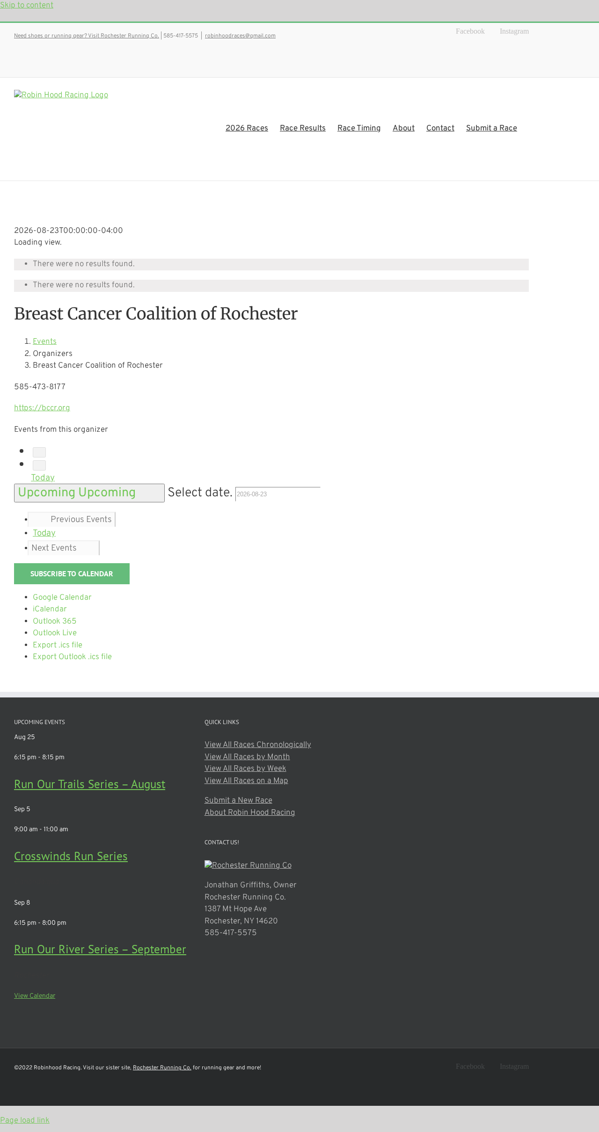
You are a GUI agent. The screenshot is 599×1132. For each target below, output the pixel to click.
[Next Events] (39, 465)
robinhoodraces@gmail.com (240, 36)
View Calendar (34, 996)
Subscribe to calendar (71, 573)
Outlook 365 (55, 622)
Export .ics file (57, 645)
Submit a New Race (238, 801)
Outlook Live (55, 633)
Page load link (25, 1121)
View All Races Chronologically (258, 745)
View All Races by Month (247, 757)
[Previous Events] (39, 452)
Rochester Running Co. (162, 1068)
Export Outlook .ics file (72, 657)
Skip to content (26, 5)
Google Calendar (62, 598)
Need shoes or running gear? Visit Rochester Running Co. (86, 36)
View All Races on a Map (246, 781)
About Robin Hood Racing (250, 813)
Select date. (201, 493)
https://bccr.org (42, 408)
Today (43, 478)
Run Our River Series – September (100, 949)
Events (45, 342)
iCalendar (50, 609)
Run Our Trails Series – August (89, 783)
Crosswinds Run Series (71, 856)
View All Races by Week (245, 769)
